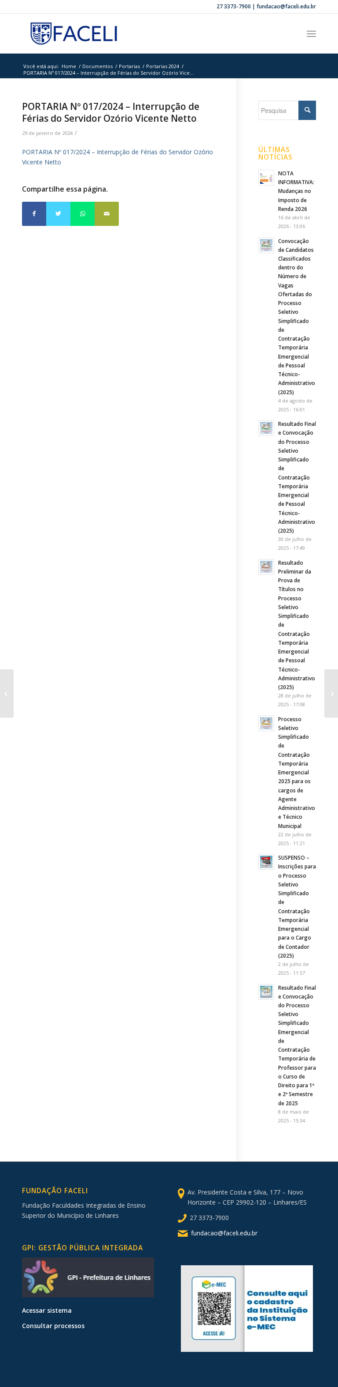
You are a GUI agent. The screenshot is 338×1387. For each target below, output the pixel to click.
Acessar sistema (47, 1310)
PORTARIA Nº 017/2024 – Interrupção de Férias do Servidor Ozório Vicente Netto (110, 112)
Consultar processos (53, 1326)
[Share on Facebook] (34, 214)
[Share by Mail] (107, 214)
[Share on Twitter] (58, 214)
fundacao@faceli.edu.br (224, 1233)
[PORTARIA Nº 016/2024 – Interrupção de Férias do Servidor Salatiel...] (7, 693)
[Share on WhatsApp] (82, 214)
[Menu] (311, 33)
